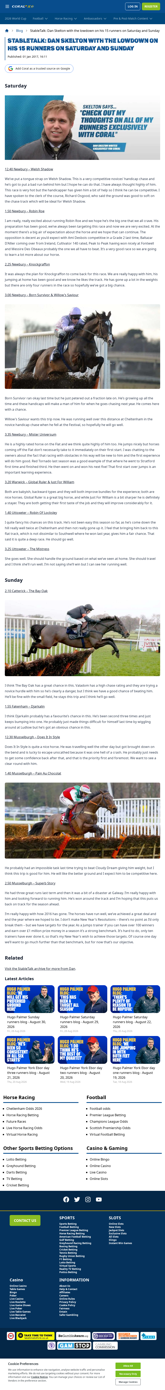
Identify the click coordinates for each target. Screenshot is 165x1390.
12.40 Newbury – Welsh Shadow (29, 169)
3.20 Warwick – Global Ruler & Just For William (39, 482)
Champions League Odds (109, 1121)
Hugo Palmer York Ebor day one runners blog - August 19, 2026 (134, 1073)
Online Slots (99, 1179)
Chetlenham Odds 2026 (24, 1108)
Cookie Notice (39, 1377)
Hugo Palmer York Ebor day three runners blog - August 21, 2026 (28, 1073)
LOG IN (133, 6)
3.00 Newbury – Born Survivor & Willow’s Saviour (42, 295)
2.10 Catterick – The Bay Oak (26, 591)
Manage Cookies (128, 1381)
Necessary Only (128, 1373)
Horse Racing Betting (22, 1115)
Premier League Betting (108, 1115)
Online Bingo (99, 1159)
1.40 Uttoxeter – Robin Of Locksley (31, 512)
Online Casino (100, 1166)
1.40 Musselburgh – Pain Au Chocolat (33, 773)
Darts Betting (16, 1172)
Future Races (16, 1121)
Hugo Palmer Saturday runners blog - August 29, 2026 (79, 1022)
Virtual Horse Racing (22, 1134)
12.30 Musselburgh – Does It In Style (32, 737)
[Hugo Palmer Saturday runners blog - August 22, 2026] (135, 999)
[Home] (7, 31)
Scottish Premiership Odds (110, 1128)
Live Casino (98, 1172)
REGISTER (151, 6)
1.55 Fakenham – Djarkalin (25, 706)
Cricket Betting (17, 1185)
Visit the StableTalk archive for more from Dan (40, 968)
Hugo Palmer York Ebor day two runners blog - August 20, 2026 (81, 1073)
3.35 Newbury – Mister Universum (30, 434)
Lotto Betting (16, 1159)
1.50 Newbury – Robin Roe (24, 211)
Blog (19, 30)
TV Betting (14, 1179)
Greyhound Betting (21, 1166)
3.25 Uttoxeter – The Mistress (27, 549)
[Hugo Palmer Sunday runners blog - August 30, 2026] (30, 999)
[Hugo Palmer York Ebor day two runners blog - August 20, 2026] (82, 1050)
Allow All (128, 1365)
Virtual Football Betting (107, 1134)
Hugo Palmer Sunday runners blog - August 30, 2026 (26, 1022)
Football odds (100, 1108)
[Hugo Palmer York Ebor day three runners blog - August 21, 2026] (30, 1050)
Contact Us (25, 1220)
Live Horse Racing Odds (24, 1128)
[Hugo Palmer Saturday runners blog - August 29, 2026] (82, 999)
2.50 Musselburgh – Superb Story (30, 883)
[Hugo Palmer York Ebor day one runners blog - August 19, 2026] (135, 1050)
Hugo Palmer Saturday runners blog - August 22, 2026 (132, 1022)
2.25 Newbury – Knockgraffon (27, 264)
